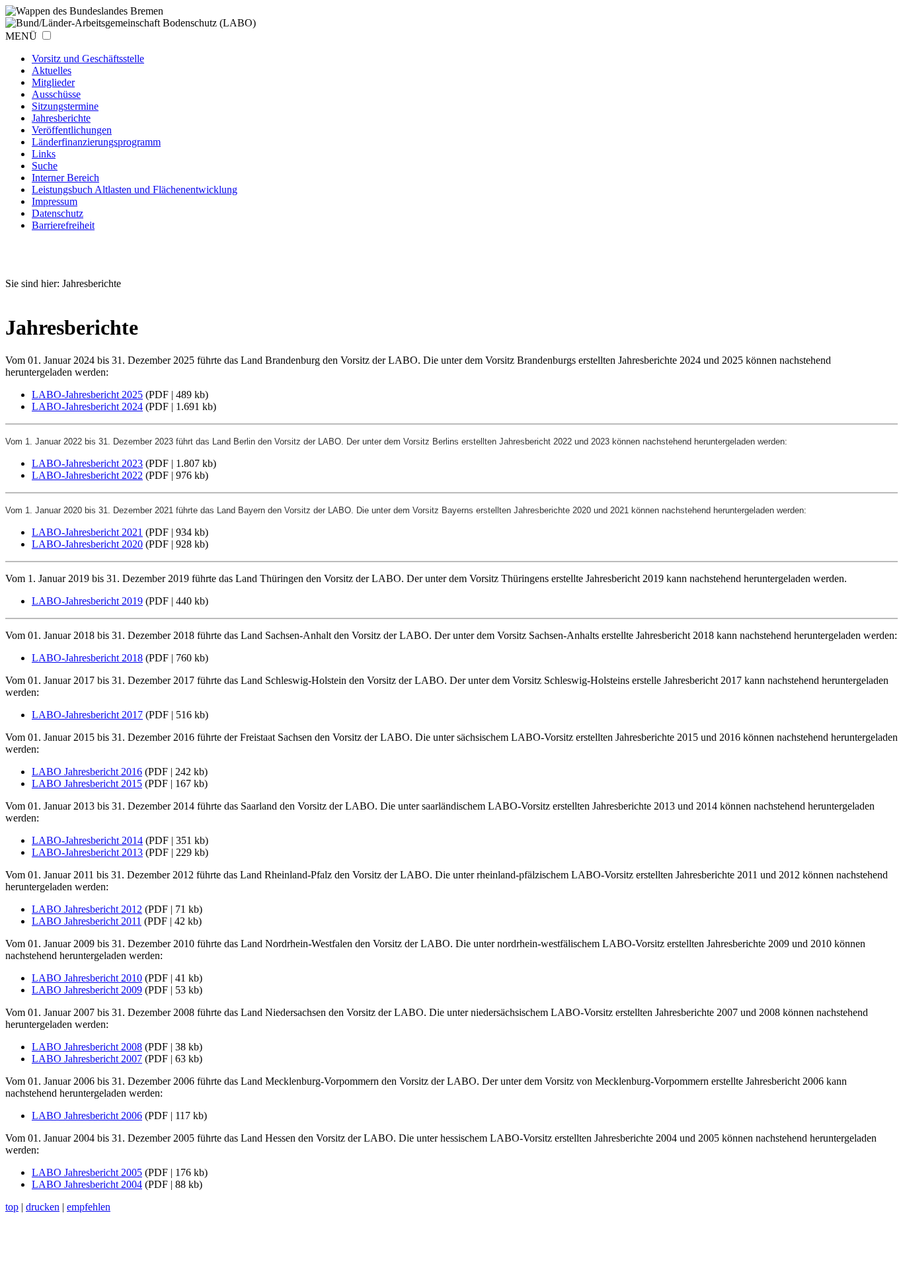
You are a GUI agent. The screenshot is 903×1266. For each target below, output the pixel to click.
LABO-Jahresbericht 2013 (87, 852)
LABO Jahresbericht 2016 (87, 771)
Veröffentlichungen (72, 130)
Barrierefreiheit (63, 225)
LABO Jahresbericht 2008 (87, 1046)
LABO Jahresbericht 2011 (86, 921)
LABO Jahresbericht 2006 (87, 1115)
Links (44, 153)
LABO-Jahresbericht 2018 (87, 657)
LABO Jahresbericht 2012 (87, 909)
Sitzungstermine (65, 106)
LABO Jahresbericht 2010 (87, 978)
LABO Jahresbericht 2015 (87, 783)
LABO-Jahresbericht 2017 (87, 714)
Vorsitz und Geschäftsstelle (88, 58)
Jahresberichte (61, 118)
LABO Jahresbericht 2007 (87, 1058)
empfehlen (88, 1206)
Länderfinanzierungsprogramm (96, 142)
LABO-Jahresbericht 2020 (87, 544)
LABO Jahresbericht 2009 (87, 989)
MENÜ (21, 36)
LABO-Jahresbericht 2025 (87, 394)
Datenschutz (57, 213)
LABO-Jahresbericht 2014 (87, 840)
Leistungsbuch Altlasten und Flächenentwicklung (134, 189)
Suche (45, 165)
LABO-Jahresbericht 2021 (87, 532)
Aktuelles (51, 70)
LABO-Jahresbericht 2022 (87, 475)
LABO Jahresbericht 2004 (87, 1184)
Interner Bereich (65, 177)
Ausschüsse (56, 94)
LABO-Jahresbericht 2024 (87, 406)
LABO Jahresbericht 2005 (87, 1172)
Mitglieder (53, 82)
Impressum (54, 201)
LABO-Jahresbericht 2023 (87, 463)
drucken (42, 1206)
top (12, 1206)
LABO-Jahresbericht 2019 (87, 601)
